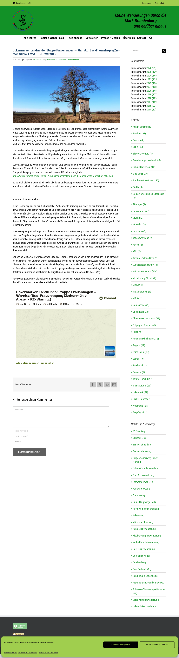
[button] (150, 38)
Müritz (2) (138, 298)
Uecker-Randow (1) (142, 399)
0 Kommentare (73, 60)
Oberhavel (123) (141, 311)
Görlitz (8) (138, 187)
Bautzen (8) (138, 140)
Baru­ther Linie (139, 437)
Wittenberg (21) (140, 405)
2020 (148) (151, 90)
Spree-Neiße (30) (141, 352)
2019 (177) (151, 94)
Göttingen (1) (139, 204)
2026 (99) (151, 68)
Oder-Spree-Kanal (141, 555)
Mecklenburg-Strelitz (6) (144, 278)
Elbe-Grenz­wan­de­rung (143, 475)
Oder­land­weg (139, 562)
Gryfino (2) (138, 217)
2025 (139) (151, 71)
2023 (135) (151, 79)
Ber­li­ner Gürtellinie (142, 444)
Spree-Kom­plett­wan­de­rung (146, 599)
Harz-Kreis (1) (139, 231)
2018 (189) (151, 98)
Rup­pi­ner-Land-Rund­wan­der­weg (148, 582)
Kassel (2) (138, 244)
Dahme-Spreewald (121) (144, 167)
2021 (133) (151, 86)
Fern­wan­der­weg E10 (143, 481)
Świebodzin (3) (140, 365)
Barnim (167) (139, 133)
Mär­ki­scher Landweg (143, 522)
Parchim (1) (138, 331)
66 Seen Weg (139, 431)
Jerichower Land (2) (143, 237)
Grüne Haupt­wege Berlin (144, 502)
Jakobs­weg (138, 515)
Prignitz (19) (139, 345)
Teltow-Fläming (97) (143, 378)
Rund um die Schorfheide (145, 575)
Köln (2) (137, 251)
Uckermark (37, 60)
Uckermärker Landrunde (56, 60)
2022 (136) (151, 83)
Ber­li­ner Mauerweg (142, 451)
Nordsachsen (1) (141, 305)
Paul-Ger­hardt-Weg (142, 569)
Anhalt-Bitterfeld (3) (142, 126)
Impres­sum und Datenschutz (27, 653)
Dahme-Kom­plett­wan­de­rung (146, 468)
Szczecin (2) (139, 372)
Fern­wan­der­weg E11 (143, 488)
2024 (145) (151, 75)
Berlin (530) (138, 146)
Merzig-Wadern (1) (142, 291)
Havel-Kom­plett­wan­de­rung (146, 508)
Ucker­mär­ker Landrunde (144, 606)
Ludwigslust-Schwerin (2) (145, 264)
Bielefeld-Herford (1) (143, 153)
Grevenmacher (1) (141, 211)
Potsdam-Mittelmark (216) (146, 338)
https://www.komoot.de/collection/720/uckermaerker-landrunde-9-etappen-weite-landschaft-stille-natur (63, 175)
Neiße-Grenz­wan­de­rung (144, 528)
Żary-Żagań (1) (140, 412)
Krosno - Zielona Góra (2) (145, 258)
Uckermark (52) (140, 392)
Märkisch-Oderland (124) (145, 271)
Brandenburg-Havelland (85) (147, 160)
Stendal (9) (138, 358)
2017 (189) (151, 102)
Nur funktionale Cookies (157, 644)
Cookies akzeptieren (120, 644)
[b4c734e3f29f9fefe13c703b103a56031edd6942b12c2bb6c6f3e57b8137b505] (66, 96)
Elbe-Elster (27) (140, 173)
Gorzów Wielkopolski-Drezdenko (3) (148, 195)
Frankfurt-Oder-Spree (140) (146, 180)
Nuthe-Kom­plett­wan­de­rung (146, 542)
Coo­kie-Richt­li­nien (10, 653)
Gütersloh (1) (139, 224)
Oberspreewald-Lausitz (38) (146, 318)
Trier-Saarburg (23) (142, 385)
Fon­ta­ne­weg (139, 495)
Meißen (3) (138, 284)
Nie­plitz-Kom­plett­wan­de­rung (147, 535)
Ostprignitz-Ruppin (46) (144, 325)
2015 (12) (151, 109)
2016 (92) (151, 105)
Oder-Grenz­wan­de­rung (144, 549)
